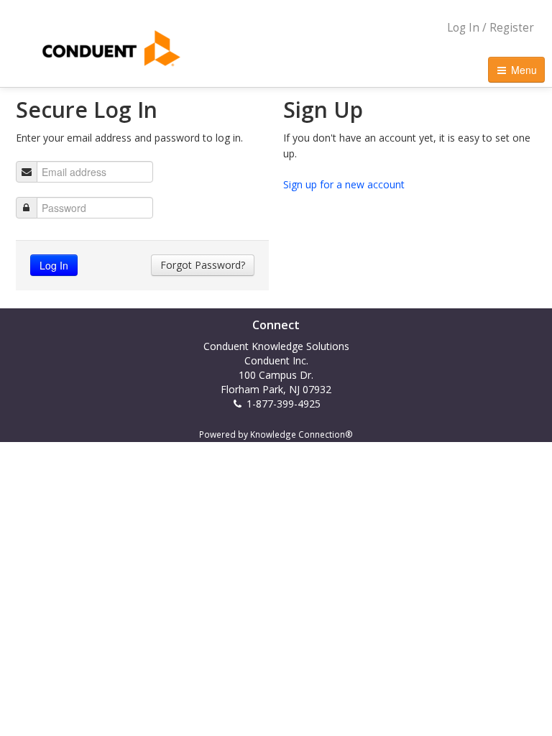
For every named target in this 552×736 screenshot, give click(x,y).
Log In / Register (490, 27)
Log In (54, 265)
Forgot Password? (202, 265)
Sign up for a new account (344, 184)
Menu (522, 70)
